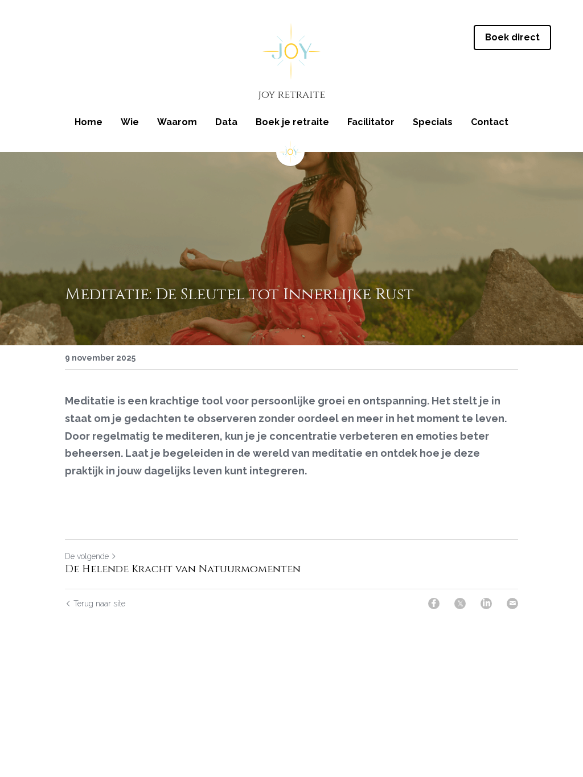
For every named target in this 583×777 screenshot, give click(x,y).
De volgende (87, 556)
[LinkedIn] (486, 603)
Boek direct (512, 37)
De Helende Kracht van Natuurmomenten (183, 569)
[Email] (512, 603)
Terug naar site (99, 603)
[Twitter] (460, 603)
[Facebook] (434, 603)
